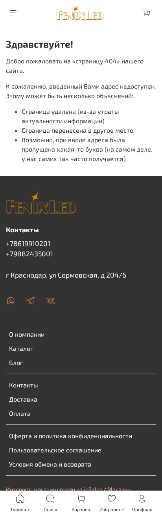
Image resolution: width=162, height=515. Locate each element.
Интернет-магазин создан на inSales (54, 489)
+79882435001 (29, 253)
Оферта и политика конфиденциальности (70, 435)
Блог (16, 362)
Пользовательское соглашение (55, 450)
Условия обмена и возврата (50, 464)
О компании (26, 334)
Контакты (23, 385)
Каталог (21, 348)
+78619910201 (28, 243)
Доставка (23, 399)
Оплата (20, 413)
